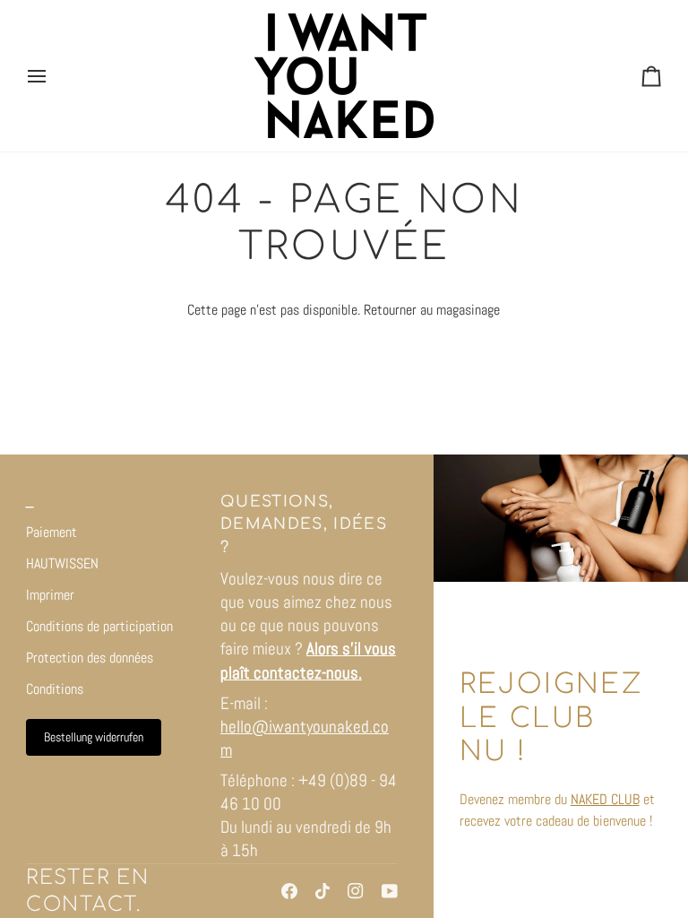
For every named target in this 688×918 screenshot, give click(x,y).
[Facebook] (289, 891)
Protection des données (89, 657)
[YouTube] (390, 891)
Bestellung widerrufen (93, 737)
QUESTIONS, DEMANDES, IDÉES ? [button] (303, 524)
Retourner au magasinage (432, 309)
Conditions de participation (99, 626)
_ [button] (30, 501)
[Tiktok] (322, 891)
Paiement (51, 532)
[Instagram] (356, 891)
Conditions (54, 689)
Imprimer (50, 594)
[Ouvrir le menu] (53, 76)
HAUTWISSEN (62, 563)
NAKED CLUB (605, 799)
